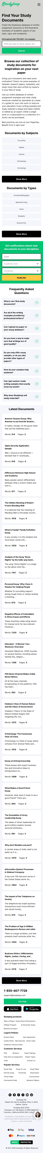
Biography (21, 216)
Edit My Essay (9, 1073)
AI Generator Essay (28, 1025)
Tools (6, 1060)
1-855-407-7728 (15, 990)
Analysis (21, 154)
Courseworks (34, 1077)
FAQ (5, 1053)
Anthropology (21, 161)
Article (21, 209)
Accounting (21, 140)
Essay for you (21, 1069)
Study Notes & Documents (25, 1021)
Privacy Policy (9, 1037)
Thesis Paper (8, 1077)
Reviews (16, 1053)
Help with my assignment (13, 1057)
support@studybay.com (14, 995)
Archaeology (21, 168)
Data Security (20, 1041)
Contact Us (31, 1060)
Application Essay (21, 202)
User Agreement (29, 1037)
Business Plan (21, 223)
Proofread (22, 1073)
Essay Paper (34, 1069)
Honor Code (30, 1041)
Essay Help (8, 1069)
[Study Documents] (11, 6)
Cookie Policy (9, 1041)
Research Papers (33, 1080)
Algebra (21, 147)
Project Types (30, 1057)
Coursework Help (10, 1080)
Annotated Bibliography (21, 195)
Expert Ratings (29, 1053)
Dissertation (34, 1073)
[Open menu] (39, 4)
